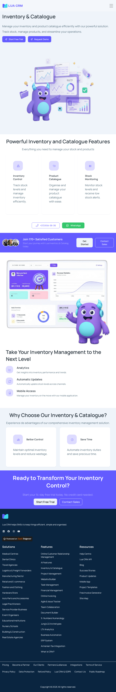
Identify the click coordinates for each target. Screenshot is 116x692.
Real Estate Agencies (12, 637)
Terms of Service (94, 664)
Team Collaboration (50, 607)
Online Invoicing (48, 595)
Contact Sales (104, 243)
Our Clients (38, 664)
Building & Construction (13, 631)
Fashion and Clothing (12, 587)
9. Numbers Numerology (52, 618)
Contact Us (80, 671)
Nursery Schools (10, 626)
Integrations (76, 664)
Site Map (84, 598)
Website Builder (48, 579)
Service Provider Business (14, 609)
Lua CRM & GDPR (63, 671)
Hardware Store (10, 592)
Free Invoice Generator (91, 592)
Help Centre (85, 553)
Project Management (51, 573)
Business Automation (51, 634)
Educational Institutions (13, 620)
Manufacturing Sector (13, 576)
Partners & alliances (57, 664)
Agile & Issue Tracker (51, 601)
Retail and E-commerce (13, 581)
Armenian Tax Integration (53, 646)
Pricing (5, 664)
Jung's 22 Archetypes (51, 623)
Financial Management (52, 590)
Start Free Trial (16, 39)
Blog (82, 564)
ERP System (47, 640)
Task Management (50, 584)
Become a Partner (21, 664)
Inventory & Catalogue (51, 568)
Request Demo (41, 39)
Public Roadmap (97, 671)
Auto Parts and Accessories (15, 598)
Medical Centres (10, 553)
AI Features (46, 562)
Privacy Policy (8, 671)
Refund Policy (44, 671)
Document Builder (49, 612)
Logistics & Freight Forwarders (16, 570)
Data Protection (26, 671)
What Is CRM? (47, 651)
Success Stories (87, 570)
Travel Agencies (9, 564)
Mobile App (85, 581)
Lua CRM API (86, 559)
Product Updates (88, 576)
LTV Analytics (47, 629)
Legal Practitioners (11, 603)
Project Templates (88, 587)
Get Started (84, 243)
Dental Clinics (8, 559)
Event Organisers (10, 615)
